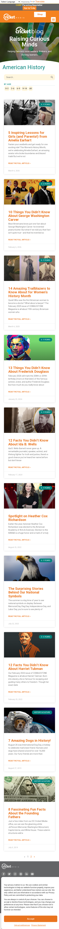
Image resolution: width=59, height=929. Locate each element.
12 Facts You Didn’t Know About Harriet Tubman (28, 667)
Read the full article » (19, 163)
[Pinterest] (21, 874)
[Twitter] (9, 874)
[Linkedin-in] (26, 874)
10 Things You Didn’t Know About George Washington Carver (29, 216)
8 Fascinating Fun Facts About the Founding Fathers (27, 813)
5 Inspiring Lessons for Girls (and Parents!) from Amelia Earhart (27, 136)
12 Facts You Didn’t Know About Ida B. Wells (28, 442)
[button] (29, 8)
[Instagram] (15, 874)
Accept (30, 919)
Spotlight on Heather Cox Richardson (28, 518)
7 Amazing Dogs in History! (29, 741)
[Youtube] (32, 874)
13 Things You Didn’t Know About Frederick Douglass (29, 370)
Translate (40, 1)
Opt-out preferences (22, 925)
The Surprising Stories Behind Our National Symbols (25, 592)
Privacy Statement (38, 925)
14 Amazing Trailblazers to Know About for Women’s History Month (29, 292)
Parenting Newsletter (29, 5)
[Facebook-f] (3, 874)
